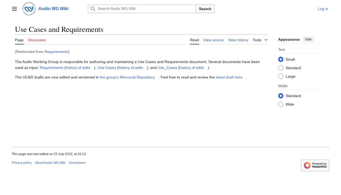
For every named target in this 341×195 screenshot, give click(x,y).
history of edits (78, 67)
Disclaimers (77, 163)
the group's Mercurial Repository (127, 77)
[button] (14, 9)
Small (290, 59)
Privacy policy (22, 163)
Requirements (56, 51)
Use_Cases (167, 67)
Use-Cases (107, 67)
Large (290, 76)
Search (205, 9)
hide (308, 39)
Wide (290, 104)
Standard (293, 68)
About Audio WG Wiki (50, 163)
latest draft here (229, 77)
